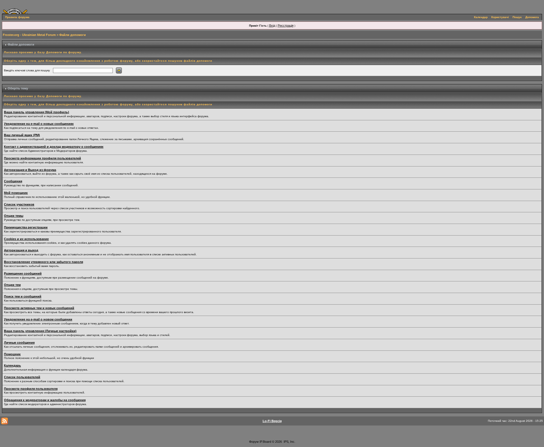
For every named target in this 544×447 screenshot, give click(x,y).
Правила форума (17, 17)
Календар (481, 17)
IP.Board (265, 441)
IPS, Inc (289, 441)
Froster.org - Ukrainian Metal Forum (29, 35)
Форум (254, 441)
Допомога (532, 17)
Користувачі (500, 17)
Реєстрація (286, 25)
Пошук (517, 17)
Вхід (272, 25)
